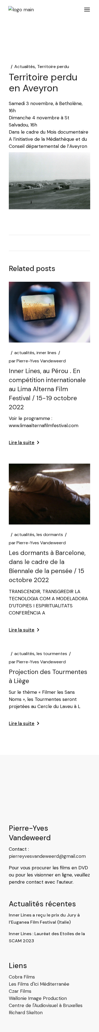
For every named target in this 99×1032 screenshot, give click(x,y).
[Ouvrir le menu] (87, 9)
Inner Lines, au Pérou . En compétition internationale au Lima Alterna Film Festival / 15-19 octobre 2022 (47, 389)
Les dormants (50, 534)
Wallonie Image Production (38, 998)
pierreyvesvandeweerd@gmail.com (47, 856)
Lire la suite (21, 442)
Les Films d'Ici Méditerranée (39, 984)
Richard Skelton (26, 1013)
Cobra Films (22, 977)
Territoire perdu (53, 66)
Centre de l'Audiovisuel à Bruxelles (45, 1005)
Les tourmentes (52, 653)
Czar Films (20, 991)
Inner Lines (46, 353)
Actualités (24, 66)
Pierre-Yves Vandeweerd (37, 361)
